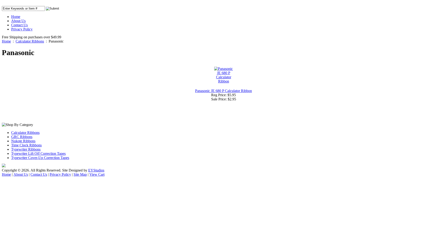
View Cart (97, 174)
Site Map (80, 174)
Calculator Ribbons (30, 41)
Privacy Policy (22, 29)
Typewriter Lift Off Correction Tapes (38, 153)
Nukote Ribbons (23, 141)
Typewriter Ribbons (26, 149)
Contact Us (19, 25)
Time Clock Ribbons (26, 145)
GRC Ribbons (21, 137)
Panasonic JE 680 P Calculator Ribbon (223, 91)
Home (15, 17)
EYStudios (96, 170)
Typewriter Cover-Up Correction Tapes (40, 158)
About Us (18, 21)
